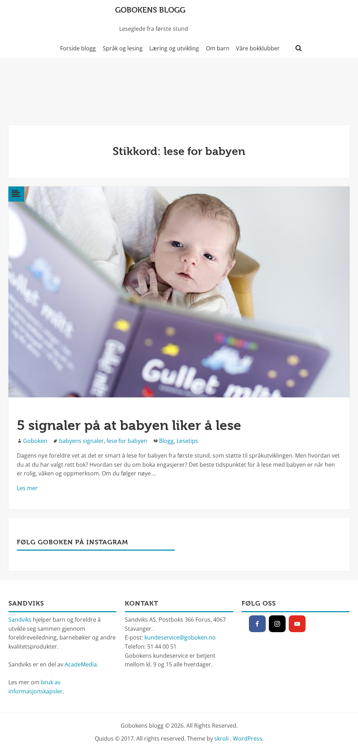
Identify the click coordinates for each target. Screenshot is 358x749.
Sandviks (19, 619)
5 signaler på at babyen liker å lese (129, 425)
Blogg (166, 441)
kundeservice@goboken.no (180, 637)
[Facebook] (257, 623)
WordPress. (248, 738)
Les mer (27, 488)
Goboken (35, 441)
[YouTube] (297, 623)
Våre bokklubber (258, 48)
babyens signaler (81, 441)
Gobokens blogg (150, 10)
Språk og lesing (123, 48)
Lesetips (187, 441)
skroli (221, 738)
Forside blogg (78, 48)
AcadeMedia (81, 664)
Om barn (217, 48)
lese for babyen (127, 441)
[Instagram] (277, 623)
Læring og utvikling (174, 48)
